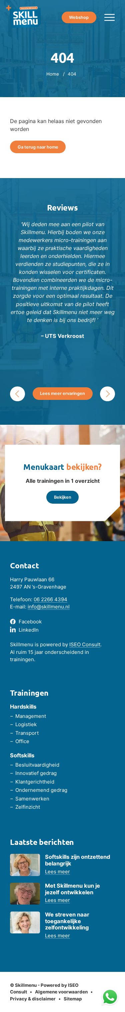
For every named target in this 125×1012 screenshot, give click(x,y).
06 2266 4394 (50, 599)
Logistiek (26, 724)
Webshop (79, 17)
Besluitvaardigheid (37, 765)
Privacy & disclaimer (33, 998)
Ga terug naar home (38, 147)
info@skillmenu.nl (49, 606)
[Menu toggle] (109, 17)
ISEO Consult (84, 644)
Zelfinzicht (27, 807)
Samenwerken (32, 798)
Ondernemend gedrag (41, 790)
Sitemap (73, 998)
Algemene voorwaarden (61, 991)
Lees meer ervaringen (62, 393)
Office (22, 741)
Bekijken (62, 497)
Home (52, 74)
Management (30, 716)
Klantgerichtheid (34, 782)
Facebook (30, 621)
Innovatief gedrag (36, 773)
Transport (27, 733)
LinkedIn (29, 630)
